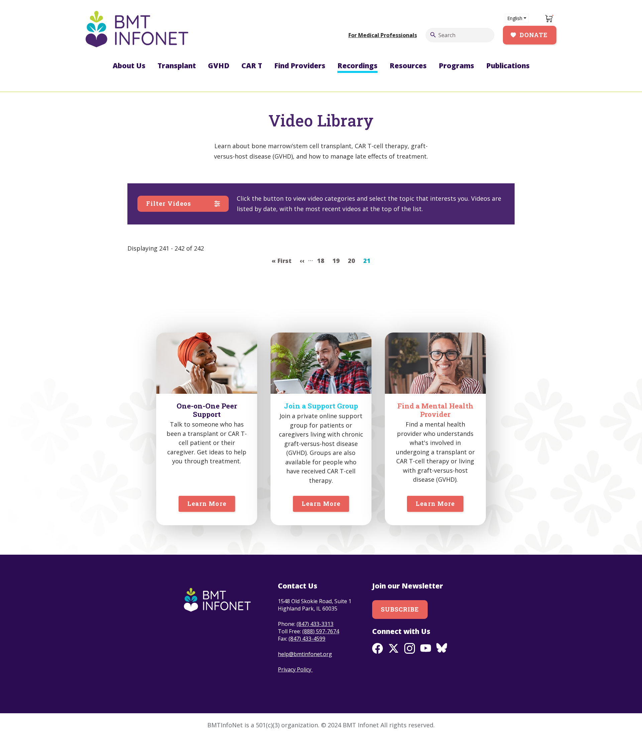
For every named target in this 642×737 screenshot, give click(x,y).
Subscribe (400, 609)
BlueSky (441, 648)
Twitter (393, 648)
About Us (129, 65)
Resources (408, 65)
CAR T (251, 65)
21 (368, 260)
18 (322, 260)
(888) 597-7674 (320, 631)
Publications (508, 65)
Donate (534, 35)
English (514, 18)
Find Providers (299, 65)
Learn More (206, 503)
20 (353, 260)
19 (338, 260)
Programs (456, 65)
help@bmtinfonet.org (305, 654)
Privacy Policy (295, 669)
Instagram (409, 648)
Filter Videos (168, 203)
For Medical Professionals (382, 35)
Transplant (176, 65)
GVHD (218, 65)
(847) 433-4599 (307, 638)
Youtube (425, 648)
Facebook (377, 648)
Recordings (357, 65)
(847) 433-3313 (315, 624)
